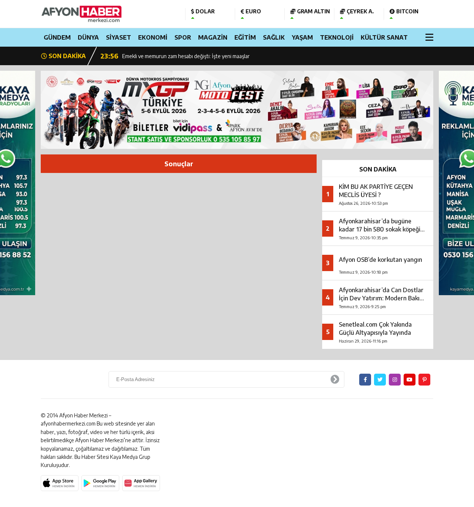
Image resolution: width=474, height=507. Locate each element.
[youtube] (409, 380)
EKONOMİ (152, 37)
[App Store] (60, 483)
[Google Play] (100, 483)
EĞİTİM (245, 37)
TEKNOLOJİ (337, 37)
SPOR (182, 37)
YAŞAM (302, 37)
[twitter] (380, 380)
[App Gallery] (141, 483)
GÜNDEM (57, 37)
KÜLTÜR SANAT (384, 37)
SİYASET (118, 37)
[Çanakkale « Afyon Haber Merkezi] (107, 14)
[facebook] (365, 380)
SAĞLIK (274, 37)
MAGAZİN (212, 37)
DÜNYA (88, 37)
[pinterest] (424, 380)
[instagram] (395, 380)
